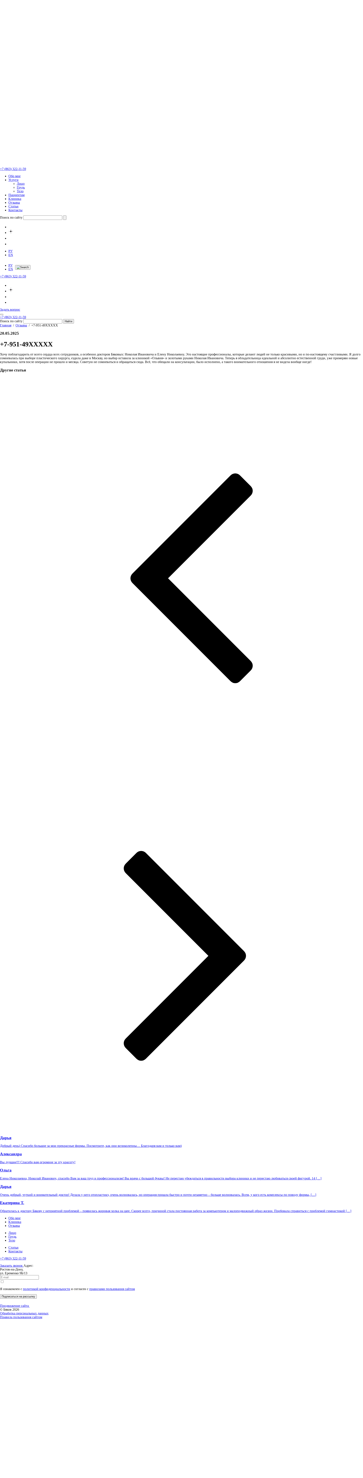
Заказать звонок (12, 1265)
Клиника (14, 199)
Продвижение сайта (15, 1306)
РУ (10, 251)
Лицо (21, 183)
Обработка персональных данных (24, 1313)
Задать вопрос (10, 309)
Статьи (13, 206)
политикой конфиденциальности (46, 1289)
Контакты (15, 210)
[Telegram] (10, 238)
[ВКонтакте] (10, 227)
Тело (20, 191)
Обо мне (14, 176)
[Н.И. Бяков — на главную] (181, 83)
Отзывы (14, 202)
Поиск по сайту (11, 217)
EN (10, 255)
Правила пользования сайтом (21, 1317)
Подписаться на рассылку (18, 1296)
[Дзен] (10, 232)
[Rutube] (10, 244)
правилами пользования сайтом (112, 1289)
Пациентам (16, 195)
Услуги (13, 180)
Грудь (21, 187)
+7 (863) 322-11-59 (13, 1258)
